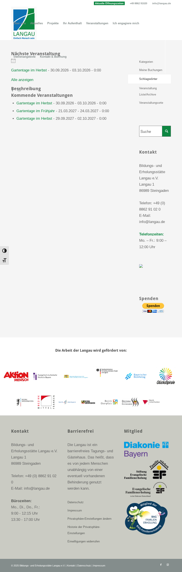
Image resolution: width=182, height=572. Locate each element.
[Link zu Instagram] (19, 90)
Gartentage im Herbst (34, 103)
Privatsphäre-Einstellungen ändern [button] (89, 518)
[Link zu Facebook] (12, 90)
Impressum (74, 510)
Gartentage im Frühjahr (35, 111)
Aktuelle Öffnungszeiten (109, 3)
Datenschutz (75, 502)
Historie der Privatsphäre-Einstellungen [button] (83, 530)
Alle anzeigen (22, 80)
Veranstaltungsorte (151, 102)
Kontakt (71, 565)
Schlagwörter (148, 79)
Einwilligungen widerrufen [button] (83, 541)
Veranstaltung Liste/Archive (148, 91)
